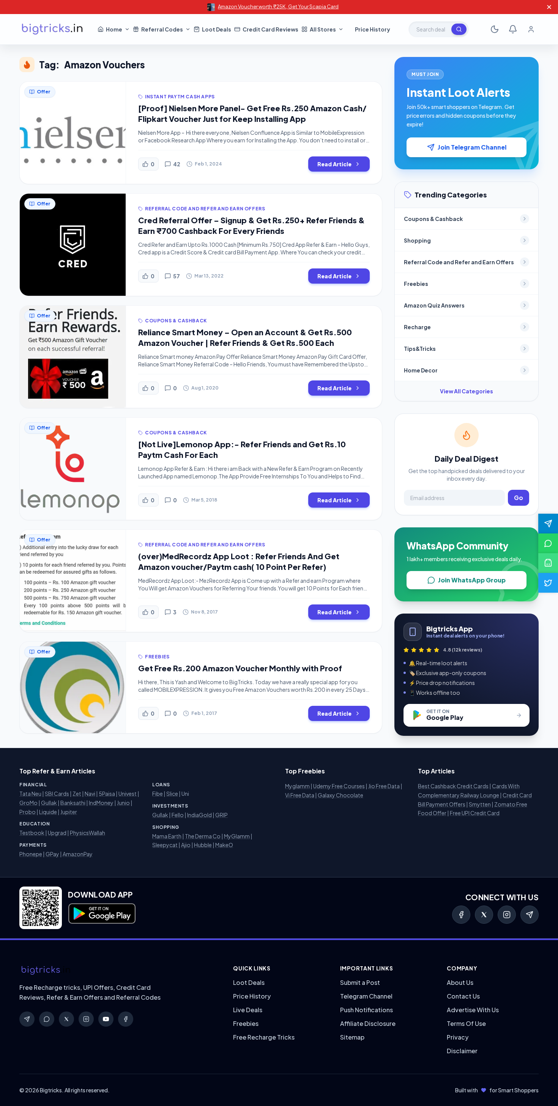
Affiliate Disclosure (368, 1023)
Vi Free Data (299, 795)
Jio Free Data (384, 786)
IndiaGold (199, 814)
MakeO (224, 844)
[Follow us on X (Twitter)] (548, 583)
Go (518, 498)
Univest (127, 793)
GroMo (28, 802)
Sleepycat (165, 844)
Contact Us (463, 996)
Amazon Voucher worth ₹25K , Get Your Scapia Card (278, 6)
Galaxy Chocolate (340, 795)
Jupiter (68, 811)
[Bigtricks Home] (52, 29)
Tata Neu (30, 793)
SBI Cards (57, 793)
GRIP (221, 814)
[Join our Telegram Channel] (548, 523)
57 (176, 276)
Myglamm (297, 786)
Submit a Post (360, 982)
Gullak (49, 802)
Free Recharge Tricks (264, 1037)
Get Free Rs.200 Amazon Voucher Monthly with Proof (240, 668)
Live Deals (247, 1010)
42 (176, 164)
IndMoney (101, 802)
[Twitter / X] (484, 915)
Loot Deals (249, 982)
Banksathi (72, 802)
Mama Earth (166, 836)
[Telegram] (529, 915)
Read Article (334, 164)
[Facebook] (461, 915)
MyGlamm (237, 836)
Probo (27, 811)
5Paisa (107, 793)
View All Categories (466, 391)
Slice (172, 793)
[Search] (459, 29)
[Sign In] (531, 29)
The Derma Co (203, 836)
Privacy (457, 1037)
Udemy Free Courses (339, 786)
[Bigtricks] (118, 970)
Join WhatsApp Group (472, 580)
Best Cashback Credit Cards (453, 786)
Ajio (186, 844)
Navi (90, 793)
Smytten (480, 804)
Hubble (203, 844)
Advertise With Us (473, 1010)
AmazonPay (78, 853)
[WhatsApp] (46, 1019)
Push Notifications (366, 1010)
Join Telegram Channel (472, 147)
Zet (77, 793)
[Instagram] (507, 915)
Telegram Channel (366, 996)
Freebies (246, 1023)
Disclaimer (462, 1051)
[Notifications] (512, 29)
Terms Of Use (466, 1023)
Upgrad (57, 832)
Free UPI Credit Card (475, 812)
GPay (52, 853)
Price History (252, 996)
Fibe (157, 793)
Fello (178, 814)
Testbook (31, 832)
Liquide (48, 811)
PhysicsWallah (87, 832)
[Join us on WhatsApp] (548, 543)
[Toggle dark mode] (494, 29)
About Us (460, 982)
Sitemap (352, 1037)
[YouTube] (105, 1019)
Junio (123, 802)
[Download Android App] (548, 563)
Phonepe (30, 853)
